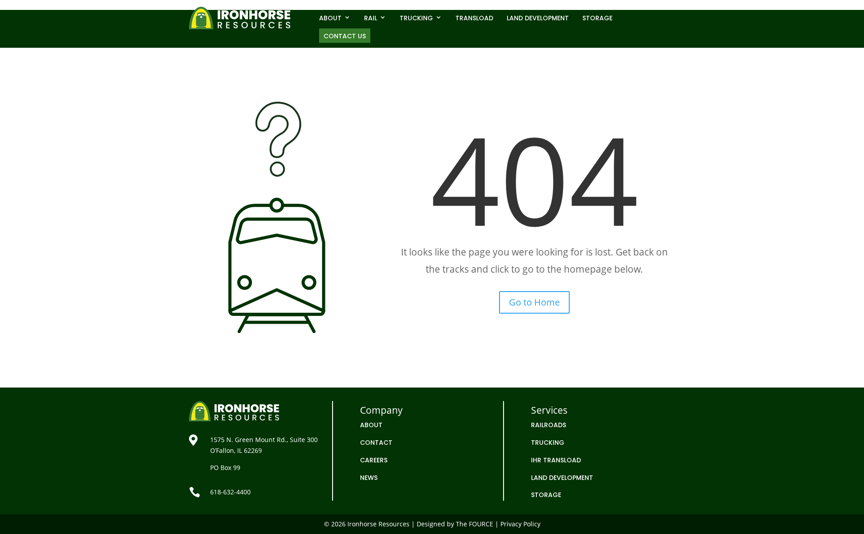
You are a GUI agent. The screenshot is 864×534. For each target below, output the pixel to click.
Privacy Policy (520, 524)
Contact (376, 442)
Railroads (548, 424)
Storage (597, 18)
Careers (373, 460)
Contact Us (345, 36)
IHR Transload (556, 460)
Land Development (538, 18)
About (330, 18)
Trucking (416, 18)
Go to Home (534, 302)
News (369, 477)
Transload (474, 18)
